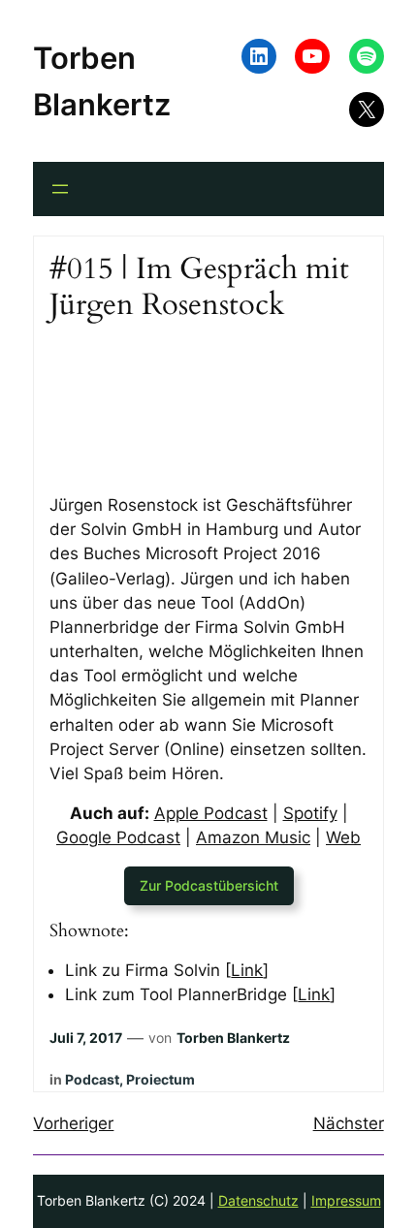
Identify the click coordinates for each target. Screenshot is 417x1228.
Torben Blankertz (233, 1037)
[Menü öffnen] (60, 189)
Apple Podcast (211, 813)
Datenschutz (258, 1200)
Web (343, 837)
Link (247, 970)
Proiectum (160, 1079)
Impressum (346, 1200)
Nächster (348, 1123)
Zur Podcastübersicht (209, 885)
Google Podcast (118, 837)
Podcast (92, 1079)
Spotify (310, 813)
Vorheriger (73, 1123)
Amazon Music (253, 837)
